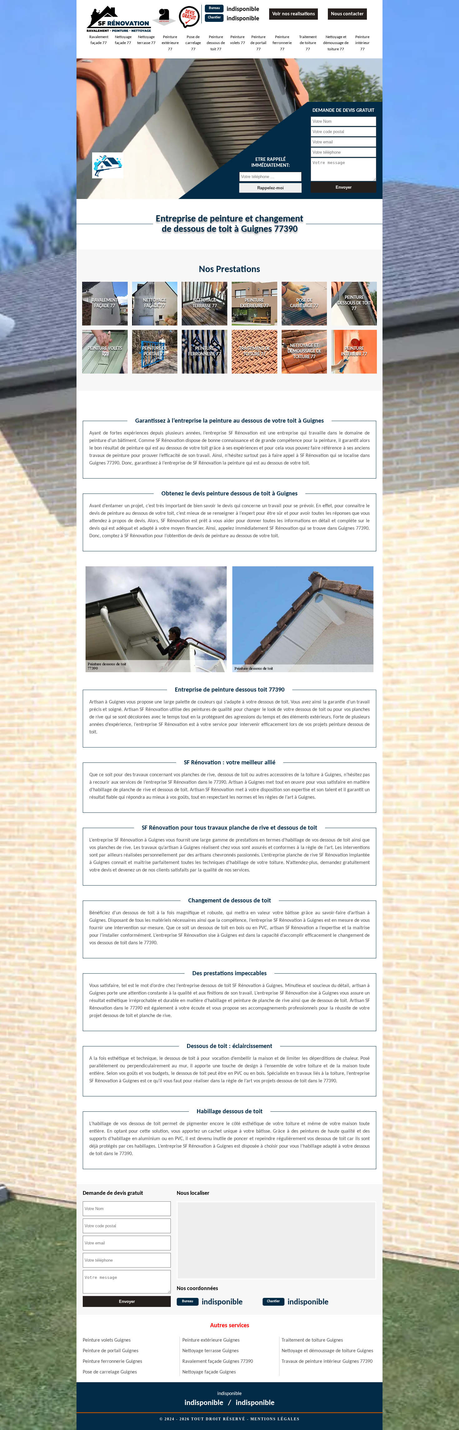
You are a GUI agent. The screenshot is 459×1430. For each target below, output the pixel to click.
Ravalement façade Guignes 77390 (217, 1361)
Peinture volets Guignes (107, 1340)
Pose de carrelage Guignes (110, 1372)
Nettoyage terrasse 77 (146, 40)
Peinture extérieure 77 (170, 43)
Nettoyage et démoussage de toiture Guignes (327, 1350)
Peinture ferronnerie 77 (282, 43)
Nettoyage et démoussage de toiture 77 (335, 43)
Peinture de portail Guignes (110, 1350)
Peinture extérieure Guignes (210, 1340)
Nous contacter (347, 14)
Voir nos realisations (293, 14)
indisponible (243, 9)
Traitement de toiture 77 (308, 43)
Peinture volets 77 (237, 40)
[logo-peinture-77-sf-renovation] (118, 18)
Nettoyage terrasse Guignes (210, 1350)
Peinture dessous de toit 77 (216, 43)
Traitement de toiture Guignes (312, 1340)
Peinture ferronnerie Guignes (112, 1361)
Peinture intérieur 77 (362, 43)
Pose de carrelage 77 (193, 43)
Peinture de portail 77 (258, 43)
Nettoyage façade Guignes (209, 1372)
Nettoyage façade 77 (123, 40)
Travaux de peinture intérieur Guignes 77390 (327, 1361)
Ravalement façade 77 (98, 40)
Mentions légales (275, 1419)
